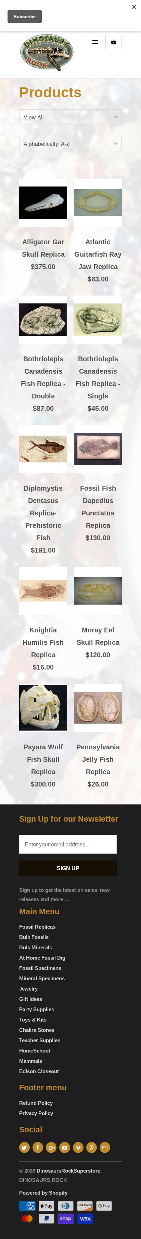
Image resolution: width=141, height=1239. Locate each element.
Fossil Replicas (37, 927)
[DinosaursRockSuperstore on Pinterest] (91, 1147)
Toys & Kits (33, 1020)
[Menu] (95, 42)
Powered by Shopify (43, 1193)
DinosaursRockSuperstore (68, 1171)
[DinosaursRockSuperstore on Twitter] (24, 1147)
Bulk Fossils (34, 937)
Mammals (30, 1061)
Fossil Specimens (40, 968)
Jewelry (28, 989)
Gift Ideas (30, 999)
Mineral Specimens (42, 978)
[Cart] (113, 42)
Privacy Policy (36, 1113)
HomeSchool (34, 1051)
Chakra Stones (36, 1030)
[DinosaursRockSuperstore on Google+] (51, 1147)
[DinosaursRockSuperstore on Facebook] (38, 1147)
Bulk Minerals (35, 947)
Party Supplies (36, 1009)
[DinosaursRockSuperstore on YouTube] (64, 1147)
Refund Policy (36, 1103)
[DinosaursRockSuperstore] (46, 54)
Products (50, 92)
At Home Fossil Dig (42, 958)
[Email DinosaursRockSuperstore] (105, 1147)
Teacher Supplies (39, 1040)
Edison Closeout (39, 1071)
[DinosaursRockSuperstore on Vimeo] (78, 1147)
